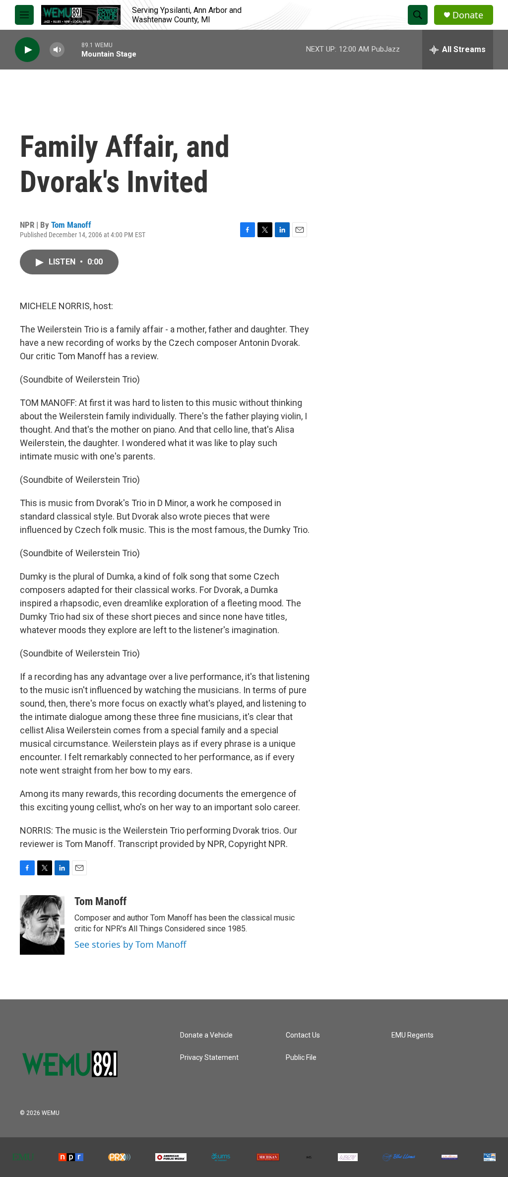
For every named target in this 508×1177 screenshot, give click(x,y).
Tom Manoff (71, 225)
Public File (301, 1057)
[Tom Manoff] (42, 925)
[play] (27, 50)
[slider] (72, 49)
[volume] (57, 50)
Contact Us (303, 1035)
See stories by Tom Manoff (130, 944)
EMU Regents (412, 1035)
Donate (467, 15)
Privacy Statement (209, 1057)
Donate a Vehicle (206, 1035)
